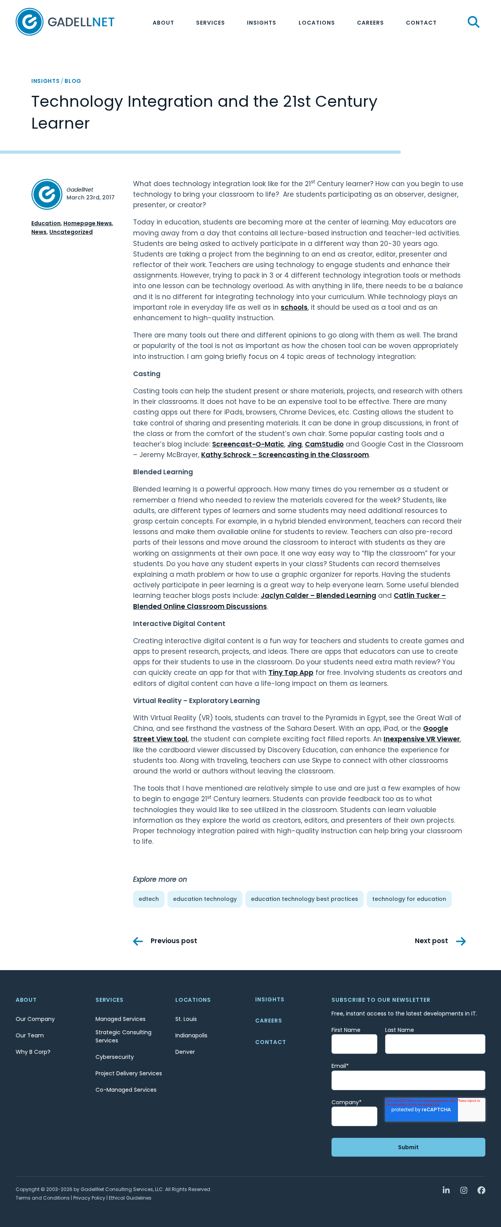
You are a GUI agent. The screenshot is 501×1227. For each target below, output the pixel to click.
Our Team (30, 1035)
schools (294, 307)
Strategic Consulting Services (123, 1036)
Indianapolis (191, 1035)
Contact (421, 23)
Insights (261, 23)
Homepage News (87, 223)
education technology (205, 899)
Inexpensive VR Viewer (422, 739)
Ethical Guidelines (130, 1198)
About (163, 23)
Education (46, 223)
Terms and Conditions (43, 1198)
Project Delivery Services (129, 1073)
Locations (317, 23)
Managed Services (121, 1019)
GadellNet (80, 190)
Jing (294, 444)
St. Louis (186, 1019)
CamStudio (324, 444)
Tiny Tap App (291, 672)
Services (210, 23)
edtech (149, 899)
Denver (185, 1052)
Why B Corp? (33, 1052)
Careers (370, 23)
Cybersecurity (115, 1057)
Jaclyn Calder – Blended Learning (318, 595)
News (39, 232)
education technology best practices (304, 899)
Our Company (35, 1019)
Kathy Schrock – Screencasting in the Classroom (285, 454)
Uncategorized (71, 232)
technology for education (409, 899)
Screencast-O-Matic (248, 444)
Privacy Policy (89, 1198)
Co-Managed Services (126, 1090)
